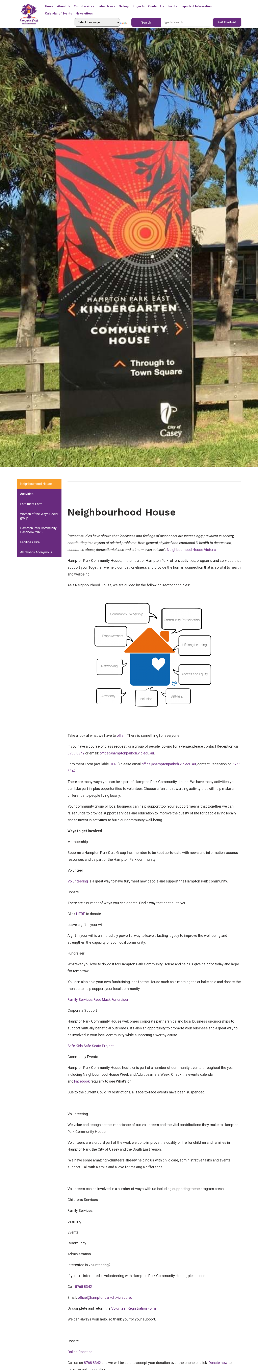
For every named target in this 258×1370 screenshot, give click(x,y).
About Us (63, 6)
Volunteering (78, 881)
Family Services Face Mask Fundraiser (98, 999)
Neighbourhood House (36, 484)
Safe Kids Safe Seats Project (91, 1046)
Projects (138, 6)
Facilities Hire (30, 542)
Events (172, 6)
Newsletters (84, 13)
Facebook (82, 1081)
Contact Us (156, 6)
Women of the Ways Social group (39, 516)
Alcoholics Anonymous (36, 552)
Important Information (196, 6)
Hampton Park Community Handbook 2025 (38, 530)
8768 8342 (76, 753)
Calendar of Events (58, 13)
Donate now (218, 1363)
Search (146, 22)
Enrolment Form (31, 504)
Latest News (106, 6)
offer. (121, 735)
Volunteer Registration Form (133, 1308)
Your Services (84, 6)
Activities (26, 494)
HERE (114, 764)
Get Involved (227, 22)
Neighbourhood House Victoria (191, 550)
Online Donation (80, 1352)
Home (49, 6)
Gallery (124, 6)
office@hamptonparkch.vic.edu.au (127, 753)
